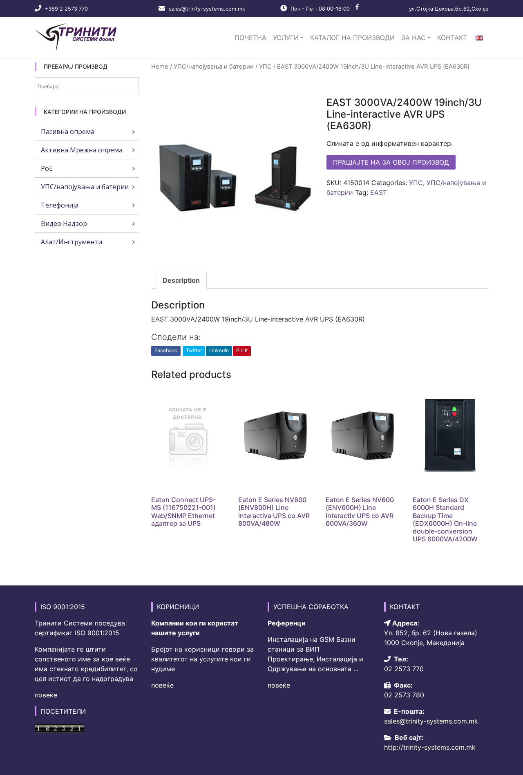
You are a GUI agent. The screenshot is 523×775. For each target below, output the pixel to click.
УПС (265, 66)
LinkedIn (219, 350)
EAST (378, 192)
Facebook (165, 350)
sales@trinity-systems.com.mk (207, 9)
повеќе (46, 695)
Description (181, 280)
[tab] (181, 280)
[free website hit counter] (59, 728)
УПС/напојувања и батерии (214, 66)
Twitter (194, 350)
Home (159, 66)
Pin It (242, 350)
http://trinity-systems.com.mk (430, 747)
